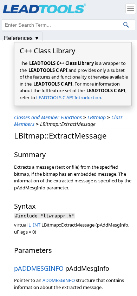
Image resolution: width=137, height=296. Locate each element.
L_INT (34, 225)
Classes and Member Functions (48, 117)
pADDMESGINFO (39, 268)
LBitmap (96, 117)
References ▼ (22, 37)
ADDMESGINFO (59, 280)
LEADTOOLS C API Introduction (68, 97)
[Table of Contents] (130, 9)
